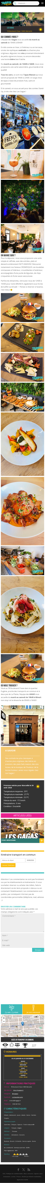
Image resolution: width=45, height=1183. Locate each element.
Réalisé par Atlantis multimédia (31, 1176)
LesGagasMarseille (17, 1097)
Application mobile (22, 1179)
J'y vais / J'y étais (11, 1012)
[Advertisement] (22, 981)
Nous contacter (28, 1173)
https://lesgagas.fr (18, 1090)
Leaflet (24, 1036)
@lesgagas (15, 1093)
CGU (4, 1173)
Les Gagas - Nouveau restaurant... (9, 840)
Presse (19, 1176)
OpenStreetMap (33, 1036)
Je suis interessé (33, 1012)
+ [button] (4, 1018)
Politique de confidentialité (14, 1173)
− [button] (4, 1021)
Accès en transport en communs (22, 1040)
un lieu (13, 1176)
